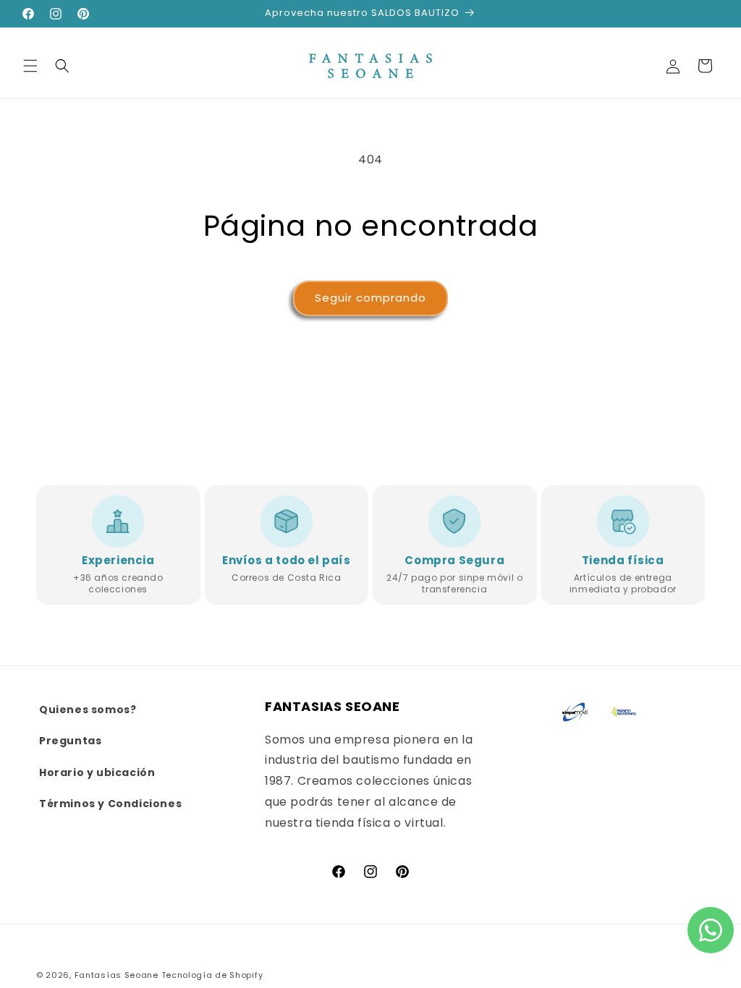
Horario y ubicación (97, 772)
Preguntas (70, 740)
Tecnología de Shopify (212, 975)
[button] (30, 66)
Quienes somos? (87, 709)
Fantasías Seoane (116, 975)
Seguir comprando (370, 297)
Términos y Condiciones (110, 803)
